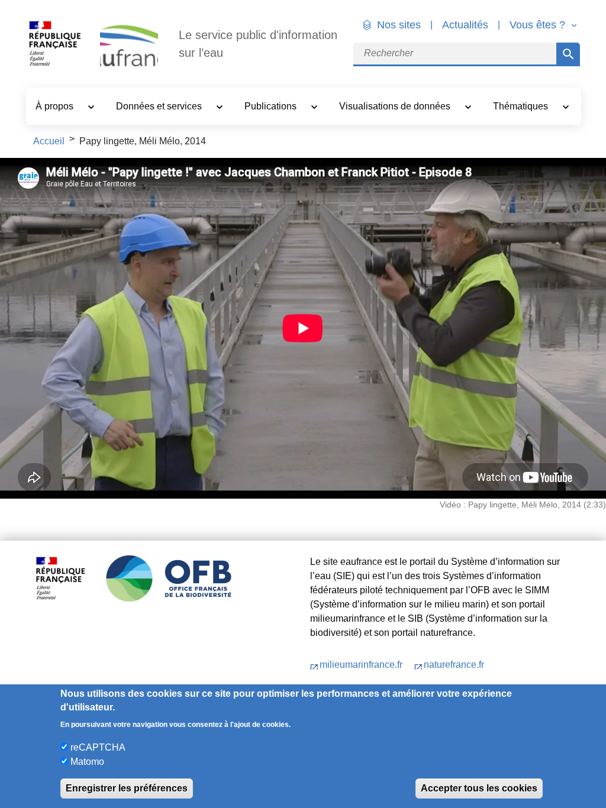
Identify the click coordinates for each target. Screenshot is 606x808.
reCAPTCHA (97, 747)
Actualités (465, 25)
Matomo (87, 762)
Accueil (49, 141)
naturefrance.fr (454, 665)
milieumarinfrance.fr (362, 665)
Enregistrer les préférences (127, 788)
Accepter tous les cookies (479, 788)
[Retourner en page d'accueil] (129, 44)
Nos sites (399, 25)
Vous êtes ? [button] (539, 25)
